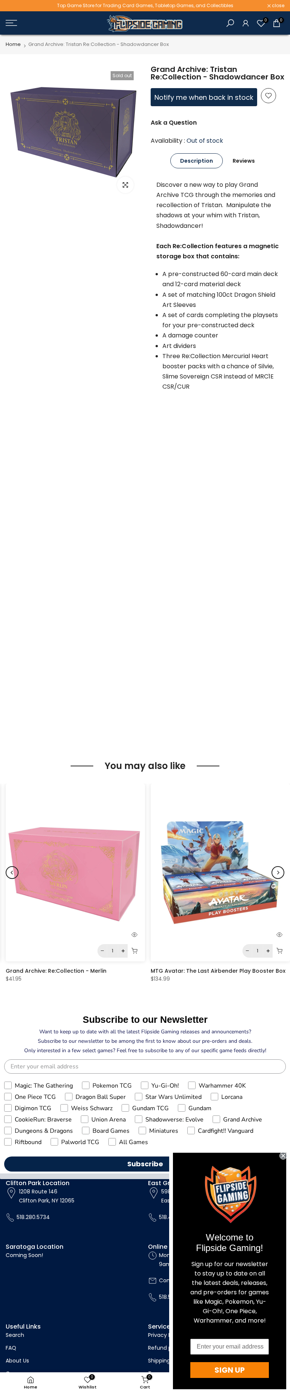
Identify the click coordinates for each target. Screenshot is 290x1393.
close (16, 5)
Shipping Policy (167, 1360)
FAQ (11, 1348)
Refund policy (166, 1348)
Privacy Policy (166, 1335)
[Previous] (12, 872)
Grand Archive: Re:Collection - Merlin (56, 970)
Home (13, 44)
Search (15, 1335)
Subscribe (145, 1164)
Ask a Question (174, 122)
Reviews (244, 160)
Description (196, 160)
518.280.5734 (33, 1217)
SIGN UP (229, 1370)
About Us (17, 1360)
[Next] (277, 872)
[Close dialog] (283, 1156)
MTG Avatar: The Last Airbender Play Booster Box (218, 970)
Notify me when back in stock (203, 97)
